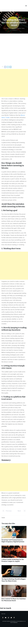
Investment (19, 28)
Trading (23, 28)
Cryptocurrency (14, 28)
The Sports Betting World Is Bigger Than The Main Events (14, 574)
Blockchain (9, 28)
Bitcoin (5, 28)
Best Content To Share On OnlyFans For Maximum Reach (14, 594)
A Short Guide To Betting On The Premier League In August (14, 555)
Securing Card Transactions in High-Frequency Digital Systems (14, 535)
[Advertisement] (14, 48)
